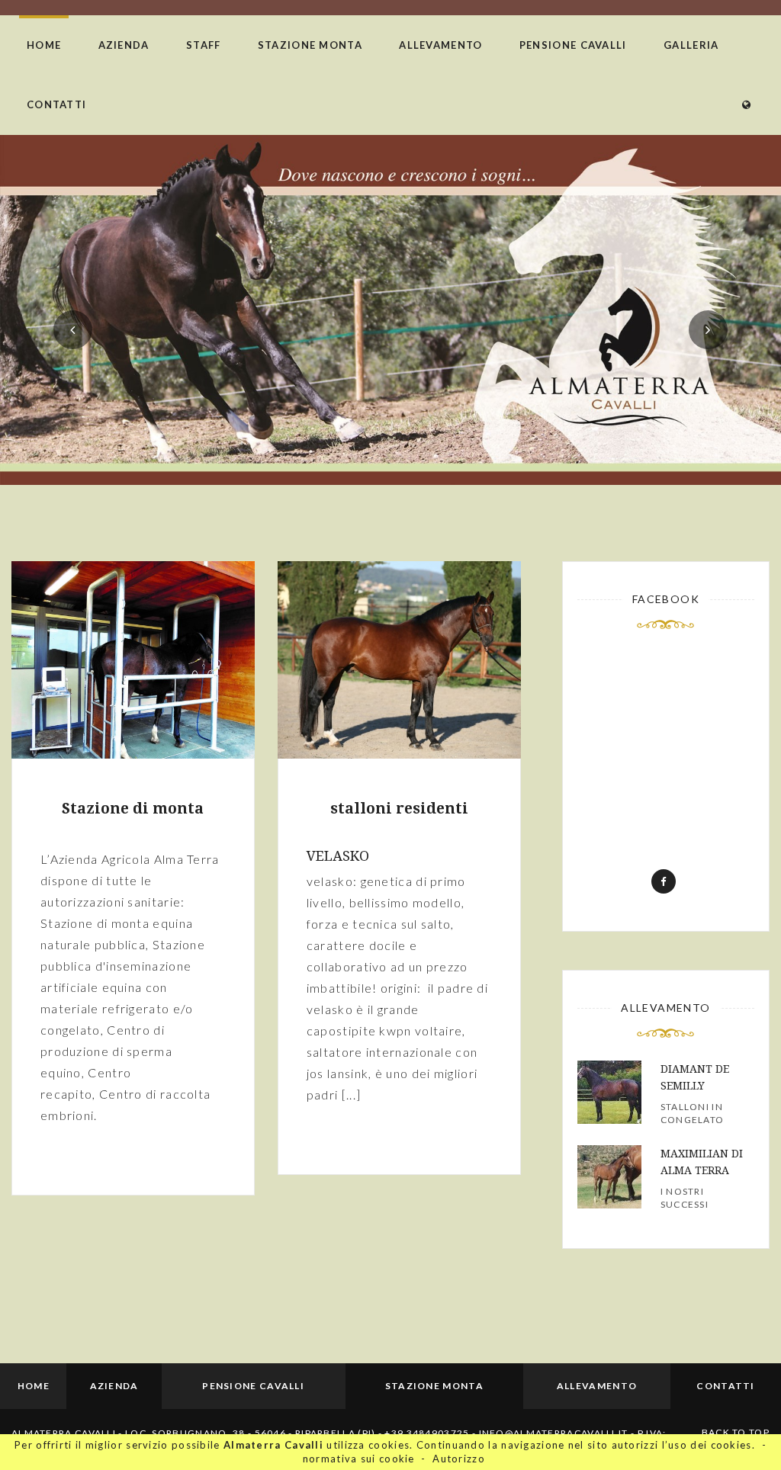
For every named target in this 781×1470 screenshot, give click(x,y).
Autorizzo (458, 1458)
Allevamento (440, 45)
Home (44, 45)
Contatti (56, 104)
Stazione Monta (310, 45)
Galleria (691, 45)
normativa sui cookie (359, 1458)
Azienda (123, 45)
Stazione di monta (133, 808)
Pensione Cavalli (573, 45)
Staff (203, 45)
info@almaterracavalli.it (555, 1433)
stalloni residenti (399, 808)
